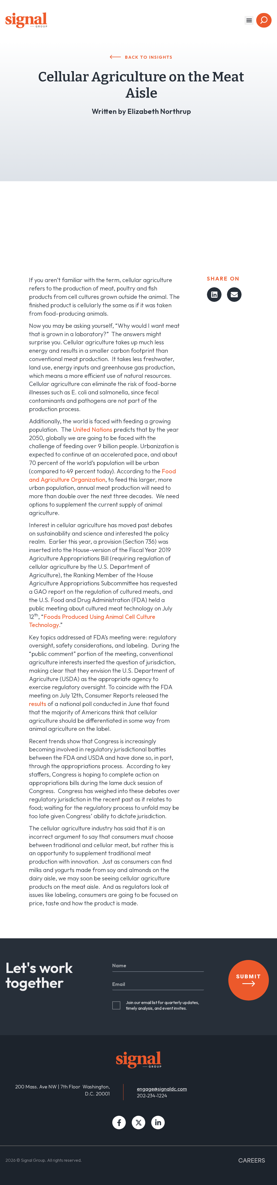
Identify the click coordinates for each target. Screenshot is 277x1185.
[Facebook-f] (119, 1122)
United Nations (92, 429)
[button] (249, 20)
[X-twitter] (138, 1122)
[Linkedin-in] (158, 1122)
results (37, 704)
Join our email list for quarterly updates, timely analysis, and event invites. (162, 1005)
